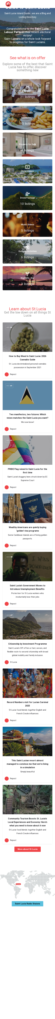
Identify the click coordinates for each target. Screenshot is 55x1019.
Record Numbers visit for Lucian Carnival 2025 (27, 704)
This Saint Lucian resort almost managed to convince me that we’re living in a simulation (27, 764)
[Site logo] (9, 4)
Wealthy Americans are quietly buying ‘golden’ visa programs (27, 529)
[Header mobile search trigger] (52, 4)
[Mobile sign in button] (47, 4)
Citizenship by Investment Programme (27, 644)
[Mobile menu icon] (2, 4)
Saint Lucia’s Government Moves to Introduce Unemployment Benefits (27, 587)
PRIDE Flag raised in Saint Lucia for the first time (27, 471)
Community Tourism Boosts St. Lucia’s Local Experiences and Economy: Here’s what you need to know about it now (27, 822)
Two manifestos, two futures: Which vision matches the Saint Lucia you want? (27, 416)
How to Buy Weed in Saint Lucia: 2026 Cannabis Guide (27, 358)
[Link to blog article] (27, 337)
